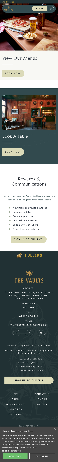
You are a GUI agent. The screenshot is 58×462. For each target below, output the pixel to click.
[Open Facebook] (17, 333)
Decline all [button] (42, 456)
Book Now (12, 73)
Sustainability (29, 426)
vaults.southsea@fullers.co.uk (29, 325)
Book (40, 8)
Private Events (16, 404)
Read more (34, 448)
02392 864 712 (29, 316)
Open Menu (51, 8)
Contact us (42, 394)
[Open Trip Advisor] (41, 333)
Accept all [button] (15, 456)
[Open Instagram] (29, 333)
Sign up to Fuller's (28, 239)
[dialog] (29, 444)
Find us (42, 399)
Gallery (42, 404)
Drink (16, 399)
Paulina (29, 307)
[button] (29, 450)
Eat (15, 394)
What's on (15, 409)
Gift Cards (16, 414)
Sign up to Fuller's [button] (29, 380)
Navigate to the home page (10, 8)
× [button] (55, 429)
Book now (12, 152)
